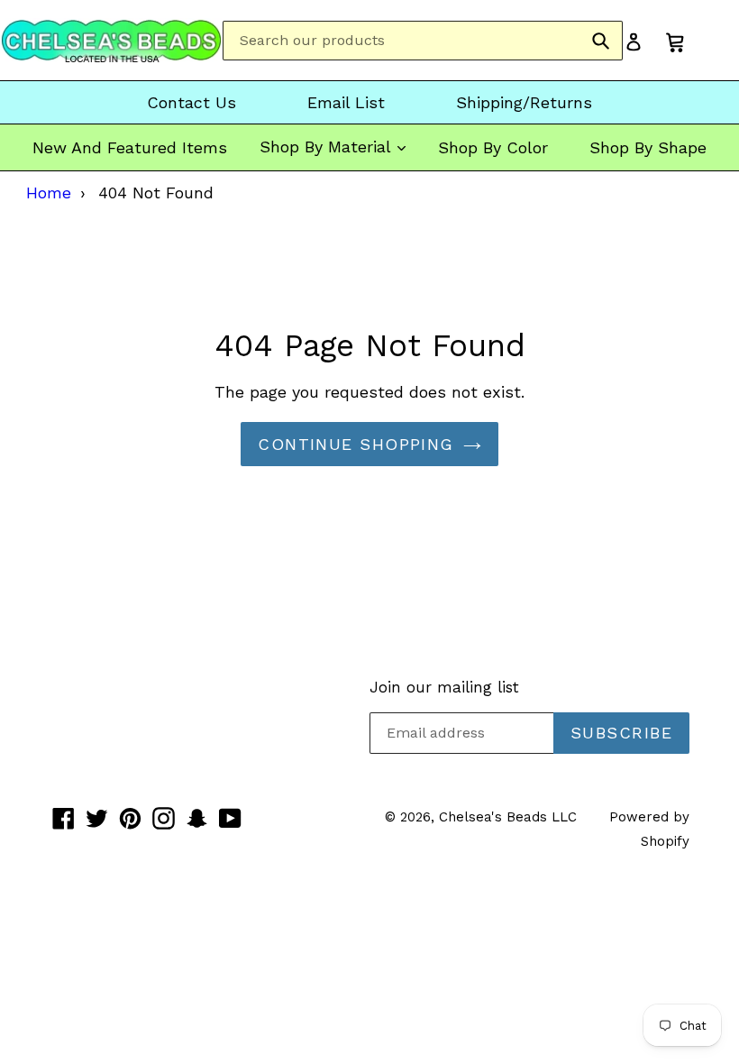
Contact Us (191, 102)
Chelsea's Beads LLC (508, 817)
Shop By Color (493, 147)
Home (48, 192)
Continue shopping (355, 444)
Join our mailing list (444, 687)
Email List (346, 102)
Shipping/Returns (524, 102)
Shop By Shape (648, 147)
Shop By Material (328, 146)
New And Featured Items (129, 147)
